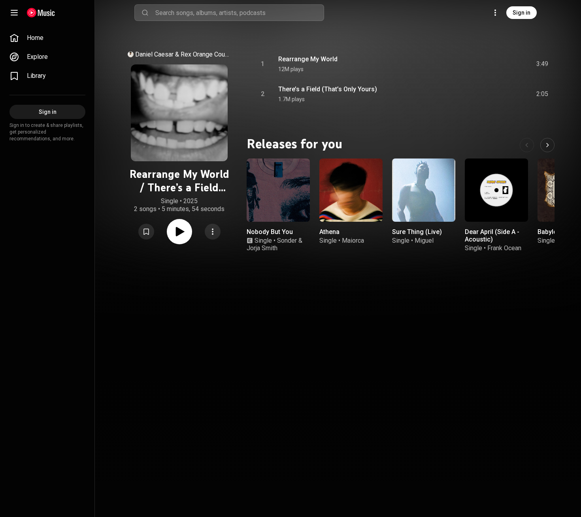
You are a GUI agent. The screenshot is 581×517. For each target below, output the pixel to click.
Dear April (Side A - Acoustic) (492, 235)
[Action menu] (213, 232)
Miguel (424, 240)
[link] (47, 37)
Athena (329, 232)
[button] (146, 232)
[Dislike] (497, 64)
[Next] (547, 145)
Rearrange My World (308, 59)
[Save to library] (146, 231)
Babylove (551, 232)
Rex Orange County (205, 54)
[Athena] (351, 190)
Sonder (287, 240)
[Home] (41, 12)
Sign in (521, 12)
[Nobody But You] (278, 190)
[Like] (482, 64)
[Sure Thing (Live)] (423, 190)
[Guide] (14, 12)
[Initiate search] (145, 12)
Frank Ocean (504, 248)
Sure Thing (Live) (417, 232)
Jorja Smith (262, 248)
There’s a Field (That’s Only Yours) (327, 89)
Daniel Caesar (154, 54)
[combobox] (239, 13)
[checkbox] (542, 64)
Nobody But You (270, 232)
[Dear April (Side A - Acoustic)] (496, 190)
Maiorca (353, 240)
